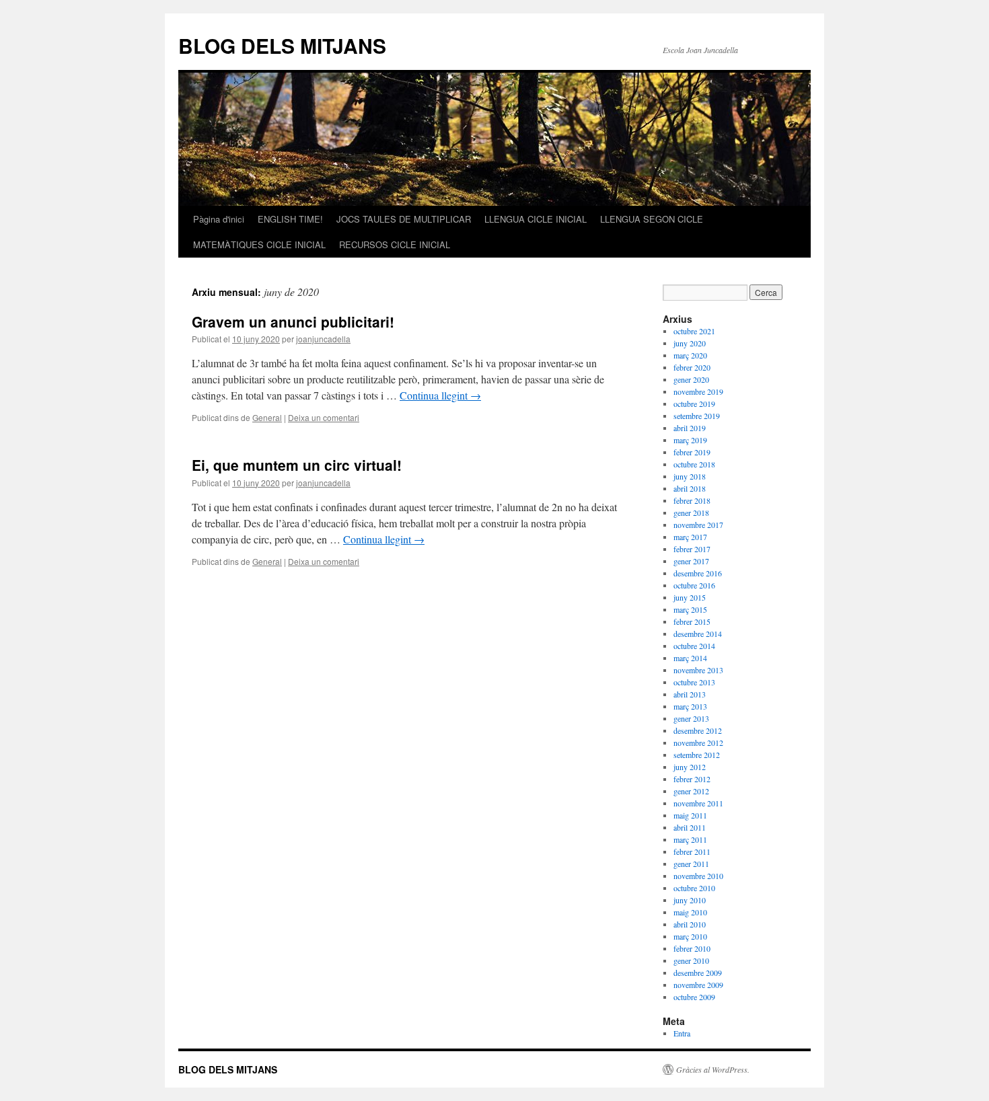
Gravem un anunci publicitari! (293, 321)
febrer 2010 (691, 948)
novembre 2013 (698, 670)
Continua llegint (440, 395)
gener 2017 (691, 561)
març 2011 (690, 839)
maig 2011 (690, 815)
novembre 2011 (698, 803)
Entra (681, 1033)
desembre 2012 (697, 730)
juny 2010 (689, 900)
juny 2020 (689, 343)
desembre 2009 (697, 972)
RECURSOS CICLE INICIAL (394, 244)
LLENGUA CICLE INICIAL (535, 219)
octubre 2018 (694, 464)
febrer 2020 (691, 367)
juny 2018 (689, 476)
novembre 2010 (698, 875)
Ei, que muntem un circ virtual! (297, 465)
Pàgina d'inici (218, 219)
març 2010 (690, 936)
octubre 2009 (694, 996)
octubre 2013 (694, 682)
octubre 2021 (694, 331)
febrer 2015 (691, 621)
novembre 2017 (698, 524)
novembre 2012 (698, 742)
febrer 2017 (691, 548)
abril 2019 (689, 427)
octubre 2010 (694, 887)
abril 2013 (689, 694)
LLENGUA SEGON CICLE (651, 219)
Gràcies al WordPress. (712, 1069)
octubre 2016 (694, 585)
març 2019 (690, 439)
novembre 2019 (698, 391)
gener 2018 (691, 512)
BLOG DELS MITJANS (282, 45)
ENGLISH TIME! (290, 219)
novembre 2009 (698, 984)
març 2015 (690, 609)
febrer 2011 (691, 851)
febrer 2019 (691, 452)
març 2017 (690, 536)
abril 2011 (689, 827)
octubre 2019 (694, 403)
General (267, 417)
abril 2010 (689, 924)
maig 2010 (690, 912)
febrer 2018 (691, 500)
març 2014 (690, 657)
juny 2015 (689, 597)
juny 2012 (689, 766)
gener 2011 (691, 863)
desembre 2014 (697, 633)
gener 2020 (691, 379)
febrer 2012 (691, 778)
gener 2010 (691, 960)
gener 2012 (691, 791)
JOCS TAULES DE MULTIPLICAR (403, 219)
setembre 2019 (696, 415)
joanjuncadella (323, 338)
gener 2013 (691, 718)
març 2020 (690, 355)
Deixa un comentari (323, 417)
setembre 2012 (696, 754)
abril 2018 (689, 488)
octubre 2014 (694, 645)
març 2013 (690, 706)
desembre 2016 (697, 573)
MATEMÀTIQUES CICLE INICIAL (259, 244)
